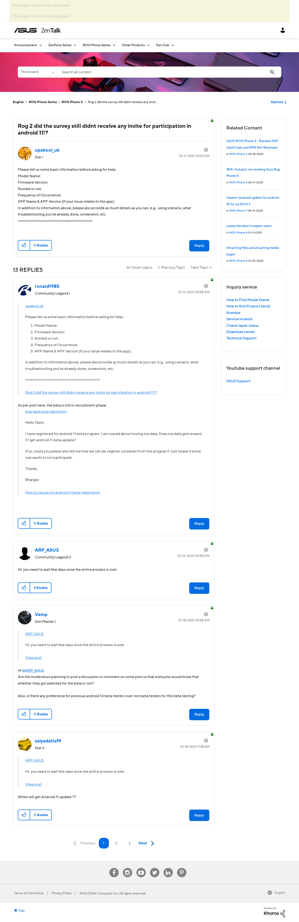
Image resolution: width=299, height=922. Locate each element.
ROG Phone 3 (238, 154)
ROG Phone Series (43, 102)
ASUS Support (238, 381)
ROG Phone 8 (238, 232)
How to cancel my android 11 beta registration (62, 492)
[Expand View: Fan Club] (172, 45)
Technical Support (241, 338)
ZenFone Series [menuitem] (59, 45)
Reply (199, 245)
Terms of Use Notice (29, 893)
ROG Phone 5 (238, 182)
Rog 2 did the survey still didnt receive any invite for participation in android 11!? (91, 392)
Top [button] (21, 910)
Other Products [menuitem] (133, 45)
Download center (240, 332)
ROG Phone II (72, 102)
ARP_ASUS (34, 634)
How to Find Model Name (247, 300)
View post (33, 657)
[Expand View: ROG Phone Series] (114, 45)
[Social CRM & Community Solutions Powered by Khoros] (274, 912)
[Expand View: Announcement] (40, 45)
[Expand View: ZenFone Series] (75, 45)
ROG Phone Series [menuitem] (96, 45)
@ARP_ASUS (33, 670)
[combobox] (169, 72)
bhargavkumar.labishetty (46, 411)
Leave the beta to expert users (248, 226)
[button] (24, 245)
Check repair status (242, 325)
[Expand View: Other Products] (148, 45)
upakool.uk (34, 306)
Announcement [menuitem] (25, 45)
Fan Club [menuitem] (162, 45)
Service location (239, 319)
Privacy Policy (61, 893)
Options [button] (277, 102)
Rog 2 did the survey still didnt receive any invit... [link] (122, 102)
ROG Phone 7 (238, 210)
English (18, 102)
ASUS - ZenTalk (37, 30)
